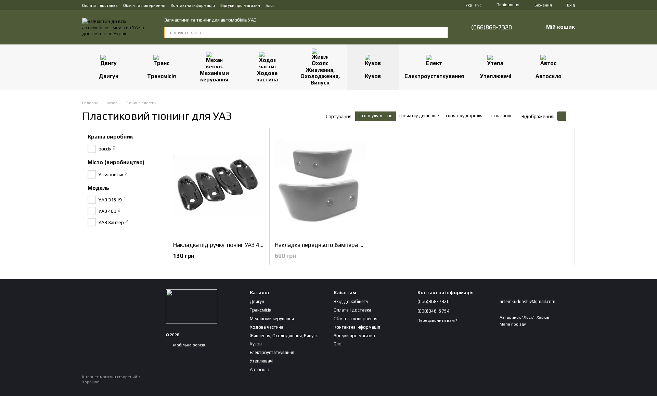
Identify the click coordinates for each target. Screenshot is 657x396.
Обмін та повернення (144, 5)
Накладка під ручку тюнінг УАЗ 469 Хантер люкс (237, 244)
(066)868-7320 (491, 27)
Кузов (373, 76)
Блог (270, 5)
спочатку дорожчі (465, 115)
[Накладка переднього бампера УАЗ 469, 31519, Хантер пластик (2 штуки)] (320, 184)
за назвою (500, 115)
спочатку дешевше (419, 115)
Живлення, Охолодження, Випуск (320, 76)
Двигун (108, 76)
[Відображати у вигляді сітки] (561, 116)
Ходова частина (267, 76)
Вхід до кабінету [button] (351, 301)
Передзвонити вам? (437, 320)
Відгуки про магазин (240, 5)
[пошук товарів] (442, 32)
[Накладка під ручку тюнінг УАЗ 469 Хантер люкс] (218, 184)
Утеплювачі (495, 76)
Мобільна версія (188, 345)
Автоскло (549, 76)
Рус (478, 5)
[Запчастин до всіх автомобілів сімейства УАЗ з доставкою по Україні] (191, 306)
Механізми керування (214, 76)
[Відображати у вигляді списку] (570, 116)
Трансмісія (161, 76)
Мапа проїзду (513, 324)
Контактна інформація (193, 5)
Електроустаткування (434, 76)
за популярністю (375, 115)
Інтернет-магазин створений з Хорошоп (111, 379)
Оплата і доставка (100, 5)
